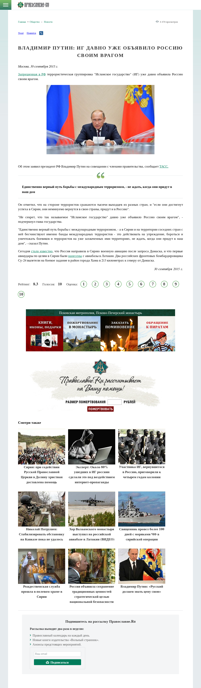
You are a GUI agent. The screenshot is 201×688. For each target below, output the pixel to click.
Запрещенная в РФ (32, 74)
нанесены (75, 255)
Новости (48, 21)
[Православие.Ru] (33, 5)
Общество (35, 21)
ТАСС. (163, 166)
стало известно (42, 251)
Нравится (31, 32)
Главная (22, 21)
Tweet (21, 32)
